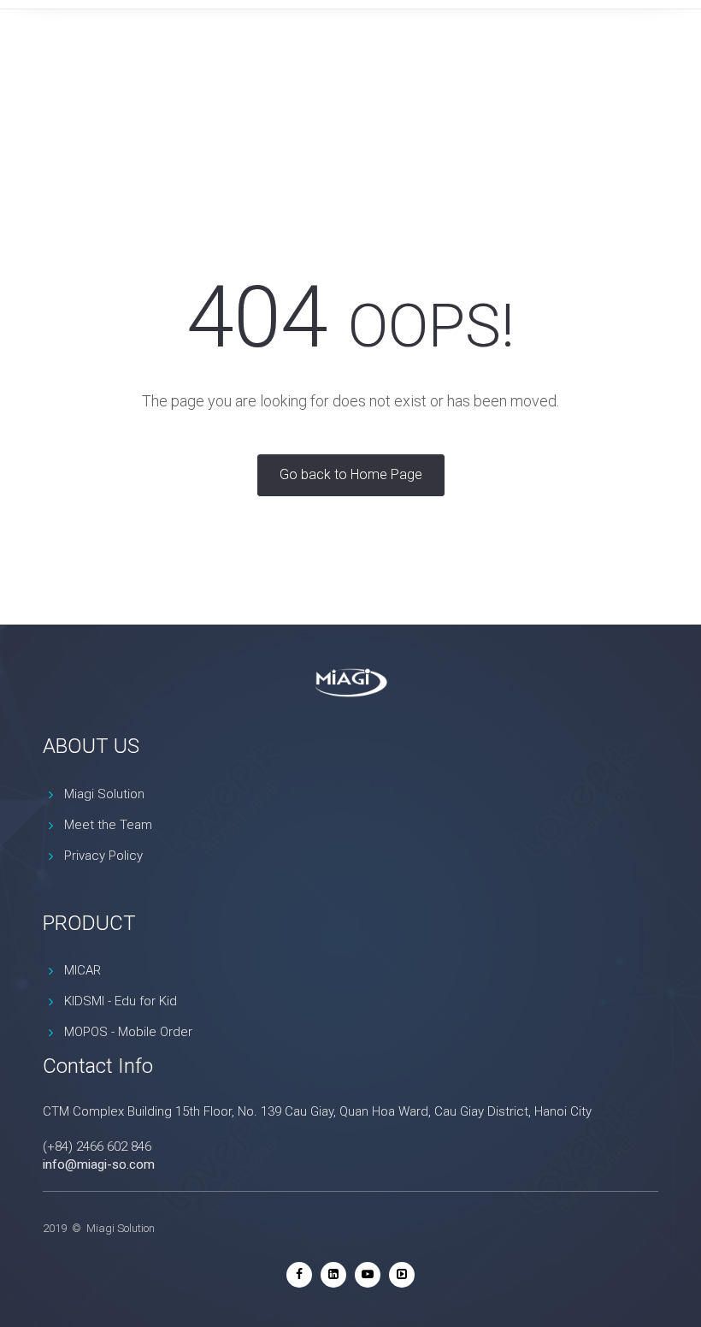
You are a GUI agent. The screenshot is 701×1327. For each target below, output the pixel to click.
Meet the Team (108, 824)
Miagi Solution (104, 794)
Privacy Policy (103, 855)
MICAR (82, 970)
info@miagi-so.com (99, 1164)
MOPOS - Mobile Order (128, 1032)
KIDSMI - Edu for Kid (120, 1001)
